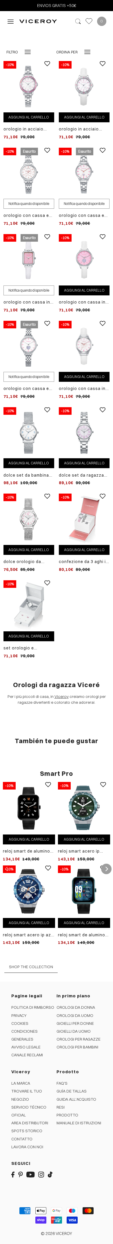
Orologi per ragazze (79, 1039)
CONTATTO (21, 1139)
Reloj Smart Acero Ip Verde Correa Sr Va (79, 851)
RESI (61, 1107)
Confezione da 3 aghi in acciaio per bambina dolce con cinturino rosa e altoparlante (83, 561)
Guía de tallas (72, 1091)
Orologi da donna (76, 1007)
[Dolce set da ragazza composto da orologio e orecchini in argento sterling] (84, 432)
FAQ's (62, 1083)
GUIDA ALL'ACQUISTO (76, 1099)
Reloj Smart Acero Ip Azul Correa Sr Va (29, 935)
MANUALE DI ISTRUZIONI (79, 1123)
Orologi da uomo (75, 1015)
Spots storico (26, 1130)
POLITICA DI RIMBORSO (32, 1007)
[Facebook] (12, 1174)
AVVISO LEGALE (26, 1047)
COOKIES (19, 1023)
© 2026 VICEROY (56, 1233)
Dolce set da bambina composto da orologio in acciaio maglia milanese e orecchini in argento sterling (27, 475)
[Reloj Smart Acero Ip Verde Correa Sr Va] (84, 808)
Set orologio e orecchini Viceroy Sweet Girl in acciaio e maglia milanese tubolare (26, 648)
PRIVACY (19, 1015)
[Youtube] (30, 1174)
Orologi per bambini (77, 1047)
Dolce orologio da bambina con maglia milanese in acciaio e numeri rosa (25, 561)
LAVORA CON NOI (27, 1146)
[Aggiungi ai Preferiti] (47, 68)
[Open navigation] (10, 21)
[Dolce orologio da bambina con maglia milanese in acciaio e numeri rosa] (28, 519)
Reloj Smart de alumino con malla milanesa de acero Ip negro (26, 851)
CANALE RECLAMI (27, 1055)
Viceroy (61, 696)
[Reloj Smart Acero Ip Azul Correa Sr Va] (29, 891)
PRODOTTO (67, 1115)
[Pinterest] (20, 1174)
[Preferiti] (89, 21)
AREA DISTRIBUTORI (29, 1123)
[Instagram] (41, 1174)
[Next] (106, 869)
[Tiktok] (50, 1174)
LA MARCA (20, 1083)
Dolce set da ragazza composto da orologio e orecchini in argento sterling (83, 475)
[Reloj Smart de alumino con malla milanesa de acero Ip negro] (29, 808)
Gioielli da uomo (74, 1031)
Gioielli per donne (75, 1023)
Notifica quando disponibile (28, 203)
